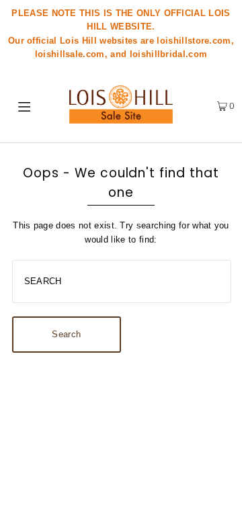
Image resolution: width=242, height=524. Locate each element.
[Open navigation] (26, 105)
